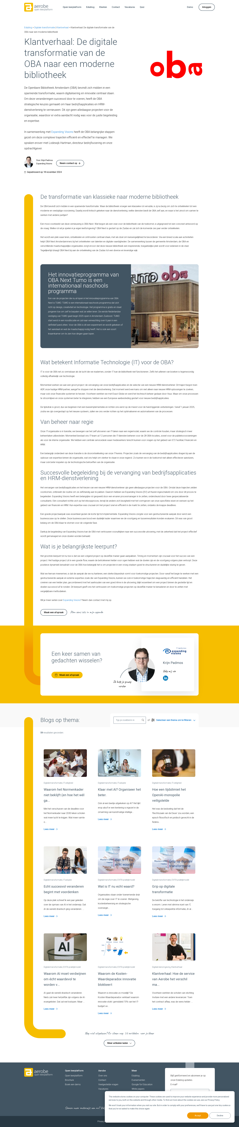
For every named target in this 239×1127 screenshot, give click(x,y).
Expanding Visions (62, 131)
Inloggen (206, 7)
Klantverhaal (62, 27)
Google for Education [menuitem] (142, 1084)
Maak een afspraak (53, 612)
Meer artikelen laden (117, 1043)
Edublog (28, 27)
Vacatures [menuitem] (130, 7)
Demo (190, 7)
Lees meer (49, 829)
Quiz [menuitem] (142, 7)
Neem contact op (68, 163)
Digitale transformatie (44, 27)
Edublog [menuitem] (90, 7)
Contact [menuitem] (116, 7)
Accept (198, 1115)
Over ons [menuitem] (102, 1075)
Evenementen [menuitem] (138, 1080)
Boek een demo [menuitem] (73, 1084)
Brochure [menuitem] (69, 1080)
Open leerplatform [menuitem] (72, 7)
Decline (220, 1115)
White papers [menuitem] (138, 1089)
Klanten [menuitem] (103, 7)
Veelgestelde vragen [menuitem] (108, 1084)
